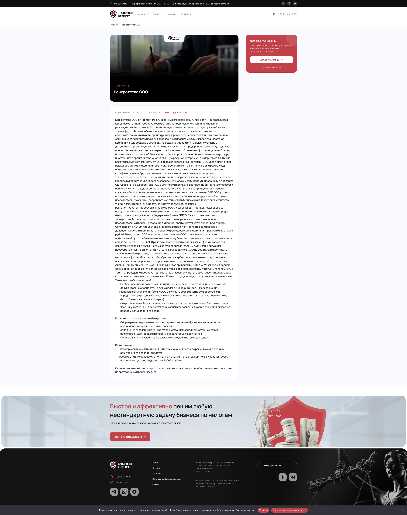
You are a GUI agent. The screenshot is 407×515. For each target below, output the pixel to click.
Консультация (272, 465)
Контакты (186, 13)
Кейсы (157, 13)
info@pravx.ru (120, 3)
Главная (114, 24)
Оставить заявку (269, 59)
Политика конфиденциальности (167, 478)
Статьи (165, 112)
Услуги (141, 14)
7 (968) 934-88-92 (273, 67)
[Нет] (403, 510)
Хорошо (263, 510)
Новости (170, 13)
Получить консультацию (128, 436)
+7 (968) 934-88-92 (286, 13)
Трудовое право (179, 112)
